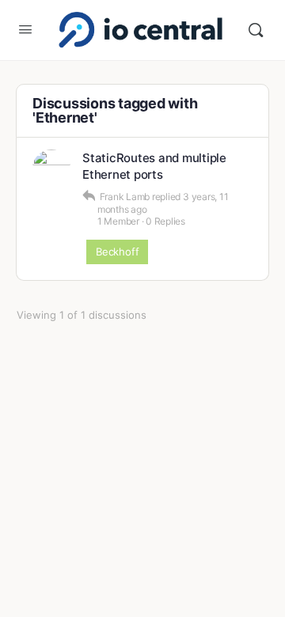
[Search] (255, 30)
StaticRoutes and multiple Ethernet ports (154, 166)
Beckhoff (117, 251)
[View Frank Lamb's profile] (51, 168)
